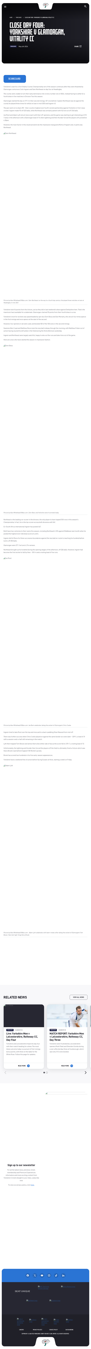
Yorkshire (19, 17)
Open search (85, 6)
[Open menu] (5, 6)
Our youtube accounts (42, 1275)
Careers (21, 1329)
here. (32, 1185)
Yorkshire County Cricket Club (45, 5)
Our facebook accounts (28, 1275)
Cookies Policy (53, 1329)
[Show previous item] (5, 1072)
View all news (78, 997)
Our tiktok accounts (56, 1275)
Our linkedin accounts (63, 1275)
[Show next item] (85, 1072)
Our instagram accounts (49, 1275)
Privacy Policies (37, 1329)
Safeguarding (69, 1329)
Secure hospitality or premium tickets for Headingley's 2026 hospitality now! (45, 961)
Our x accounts (35, 1275)
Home (11, 17)
